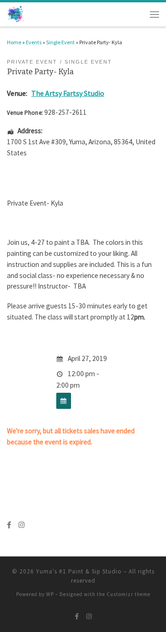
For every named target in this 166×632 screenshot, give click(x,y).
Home (14, 42)
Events (34, 42)
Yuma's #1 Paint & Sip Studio (79, 571)
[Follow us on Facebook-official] (9, 525)
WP (50, 594)
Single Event (60, 42)
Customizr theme (128, 594)
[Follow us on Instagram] (21, 525)
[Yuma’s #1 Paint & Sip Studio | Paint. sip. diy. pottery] (16, 13)
